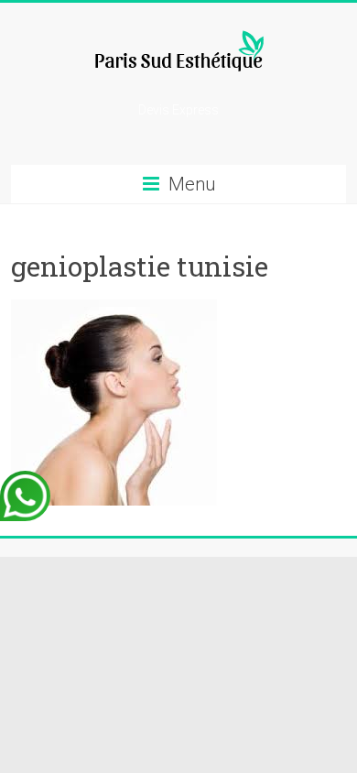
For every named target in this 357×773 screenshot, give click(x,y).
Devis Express (178, 110)
